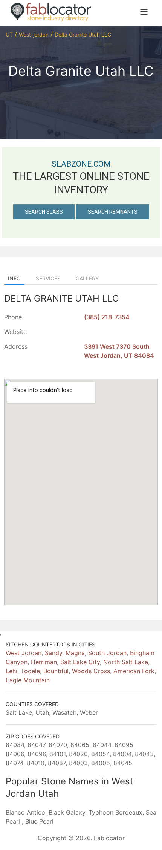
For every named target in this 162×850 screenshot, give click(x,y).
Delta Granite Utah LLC (83, 34)
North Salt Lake (125, 662)
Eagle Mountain (28, 680)
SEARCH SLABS (44, 212)
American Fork (133, 671)
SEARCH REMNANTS (113, 212)
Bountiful (56, 671)
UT (9, 34)
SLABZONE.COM (81, 163)
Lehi (11, 671)
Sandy (53, 653)
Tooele (30, 671)
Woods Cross (91, 671)
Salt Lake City (80, 662)
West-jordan (34, 34)
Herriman (44, 662)
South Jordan (107, 653)
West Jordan (23, 653)
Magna (75, 653)
